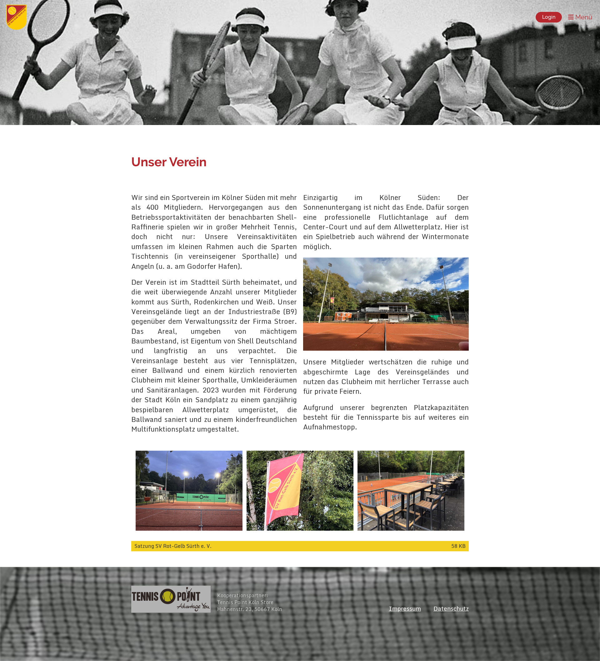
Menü (583, 17)
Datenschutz (451, 608)
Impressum (405, 608)
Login (548, 17)
